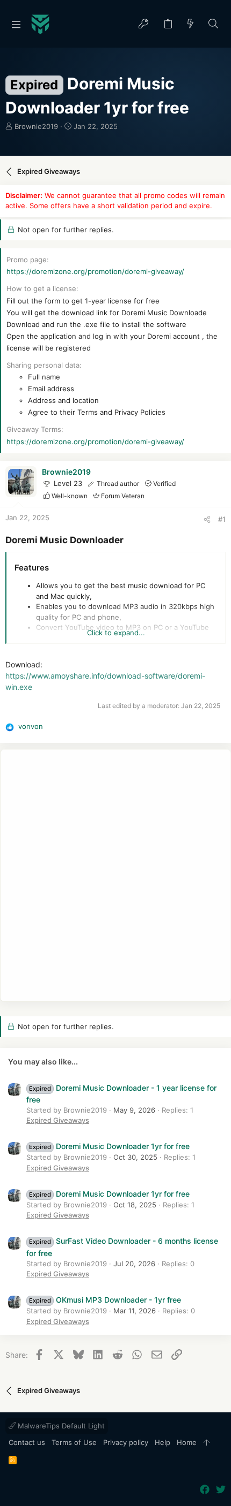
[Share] (207, 519)
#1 (222, 519)
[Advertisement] (115, 875)
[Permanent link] (128, 541)
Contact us (27, 1442)
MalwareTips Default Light (60, 1425)
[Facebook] (205, 1490)
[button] (16, 24)
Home (187, 1442)
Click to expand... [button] (116, 632)
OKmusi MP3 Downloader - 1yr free (105, 1299)
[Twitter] (221, 1490)
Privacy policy (125, 1442)
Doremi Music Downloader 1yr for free (109, 1146)
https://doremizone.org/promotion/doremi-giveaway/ (95, 271)
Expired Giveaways (57, 1120)
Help (162, 1442)
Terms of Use (74, 1442)
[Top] (206, 1442)
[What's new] (190, 24)
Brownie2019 (36, 126)
